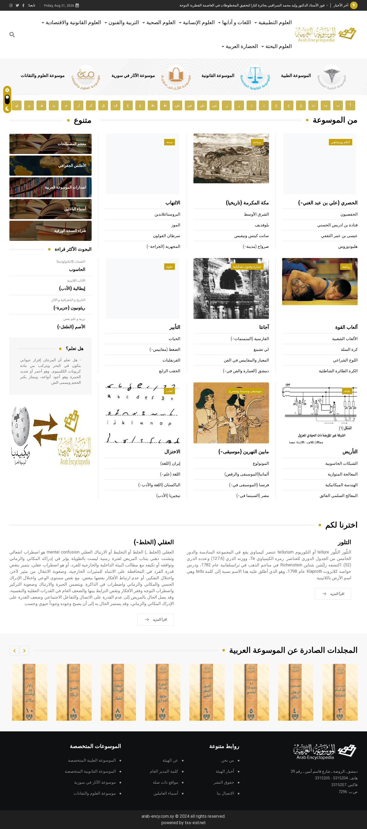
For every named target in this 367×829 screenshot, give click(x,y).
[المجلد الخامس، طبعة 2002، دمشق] (285, 692)
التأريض (350, 452)
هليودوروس (348, 246)
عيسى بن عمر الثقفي (339, 236)
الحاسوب (77, 269)
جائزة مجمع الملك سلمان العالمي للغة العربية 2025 (288, 8)
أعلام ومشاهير (340, 142)
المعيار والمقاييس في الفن (246, 360)
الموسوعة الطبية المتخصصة (92, 760)
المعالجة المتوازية (343, 474)
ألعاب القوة (346, 327)
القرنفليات (171, 360)
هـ (41, 105)
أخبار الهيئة (225, 771)
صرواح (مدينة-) (256, 246)
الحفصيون (349, 214)
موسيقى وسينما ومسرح (245, 391)
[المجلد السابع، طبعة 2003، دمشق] (196, 692)
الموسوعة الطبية (296, 75)
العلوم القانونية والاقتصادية (73, 22)
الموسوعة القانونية (218, 75)
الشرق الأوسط (256, 214)
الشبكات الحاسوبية (341, 463)
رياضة (346, 266)
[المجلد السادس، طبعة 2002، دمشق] (240, 692)
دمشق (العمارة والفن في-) (246, 371)
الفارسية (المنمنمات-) (250, 339)
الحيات (174, 339)
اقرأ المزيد (337, 594)
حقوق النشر (224, 782)
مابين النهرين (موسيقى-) (243, 452)
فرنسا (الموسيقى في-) (249, 485)
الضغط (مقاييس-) (165, 349)
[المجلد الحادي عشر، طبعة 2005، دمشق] (19, 692)
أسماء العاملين (165, 793)
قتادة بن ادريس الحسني (337, 225)
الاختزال (172, 452)
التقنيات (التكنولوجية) (71, 261)
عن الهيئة (170, 760)
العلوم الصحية (160, 22)
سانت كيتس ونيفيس (251, 236)
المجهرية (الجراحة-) (163, 246)
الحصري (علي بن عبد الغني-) (328, 203)
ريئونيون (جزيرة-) (69, 307)
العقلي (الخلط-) (154, 542)
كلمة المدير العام (164, 771)
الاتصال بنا (225, 793)
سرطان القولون (166, 236)
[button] (24, 650)
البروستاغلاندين (167, 214)
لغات (169, 391)
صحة (169, 142)
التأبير (175, 327)
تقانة (347, 391)
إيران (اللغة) (170, 463)
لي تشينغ (261, 349)
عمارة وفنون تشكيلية (247, 266)
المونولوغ (261, 463)
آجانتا (264, 327)
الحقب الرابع (169, 371)
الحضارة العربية (242, 46)
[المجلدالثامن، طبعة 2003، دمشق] (152, 692)
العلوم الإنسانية (199, 22)
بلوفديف (262, 225)
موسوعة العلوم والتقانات (43, 75)
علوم (169, 266)
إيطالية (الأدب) (72, 288)
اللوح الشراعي (345, 360)
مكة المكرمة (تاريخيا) (247, 203)
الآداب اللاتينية (76, 280)
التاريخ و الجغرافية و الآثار (68, 300)
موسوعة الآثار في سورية (133, 75)
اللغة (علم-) (170, 474)
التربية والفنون (124, 22)
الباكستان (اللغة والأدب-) (159, 485)
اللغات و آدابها (236, 22)
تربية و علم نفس (74, 319)
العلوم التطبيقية (275, 22)
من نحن (227, 760)
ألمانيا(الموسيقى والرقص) (247, 474)
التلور (344, 542)
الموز (175, 225)
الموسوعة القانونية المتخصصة (90, 771)
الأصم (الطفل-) (71, 327)
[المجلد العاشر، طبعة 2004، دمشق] (63, 692)
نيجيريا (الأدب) (168, 495)
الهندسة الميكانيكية (341, 485)
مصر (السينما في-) (252, 495)
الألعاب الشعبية (345, 339)
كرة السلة (349, 349)
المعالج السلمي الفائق (339, 495)
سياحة (257, 142)
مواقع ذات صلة (165, 782)
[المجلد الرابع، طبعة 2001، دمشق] (329, 692)
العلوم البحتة (278, 46)
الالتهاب (172, 203)
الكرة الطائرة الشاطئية (338, 371)
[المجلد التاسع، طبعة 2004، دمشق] (107, 692)
